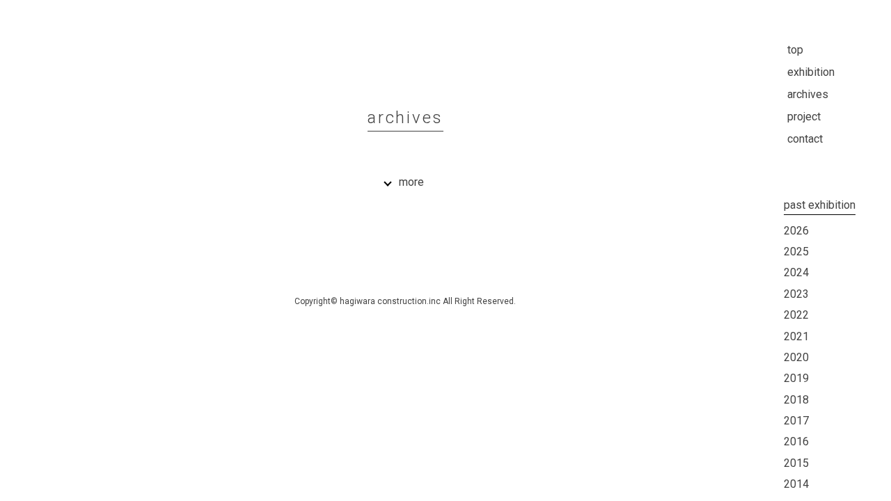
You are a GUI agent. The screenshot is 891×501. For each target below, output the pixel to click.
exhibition (811, 72)
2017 (796, 420)
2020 (796, 357)
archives (807, 94)
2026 (796, 230)
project (804, 116)
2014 (796, 484)
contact (805, 138)
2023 (796, 294)
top (795, 49)
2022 (796, 314)
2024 (796, 272)
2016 (796, 441)
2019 (796, 378)
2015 (796, 463)
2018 (796, 399)
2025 (796, 251)
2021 (796, 336)
